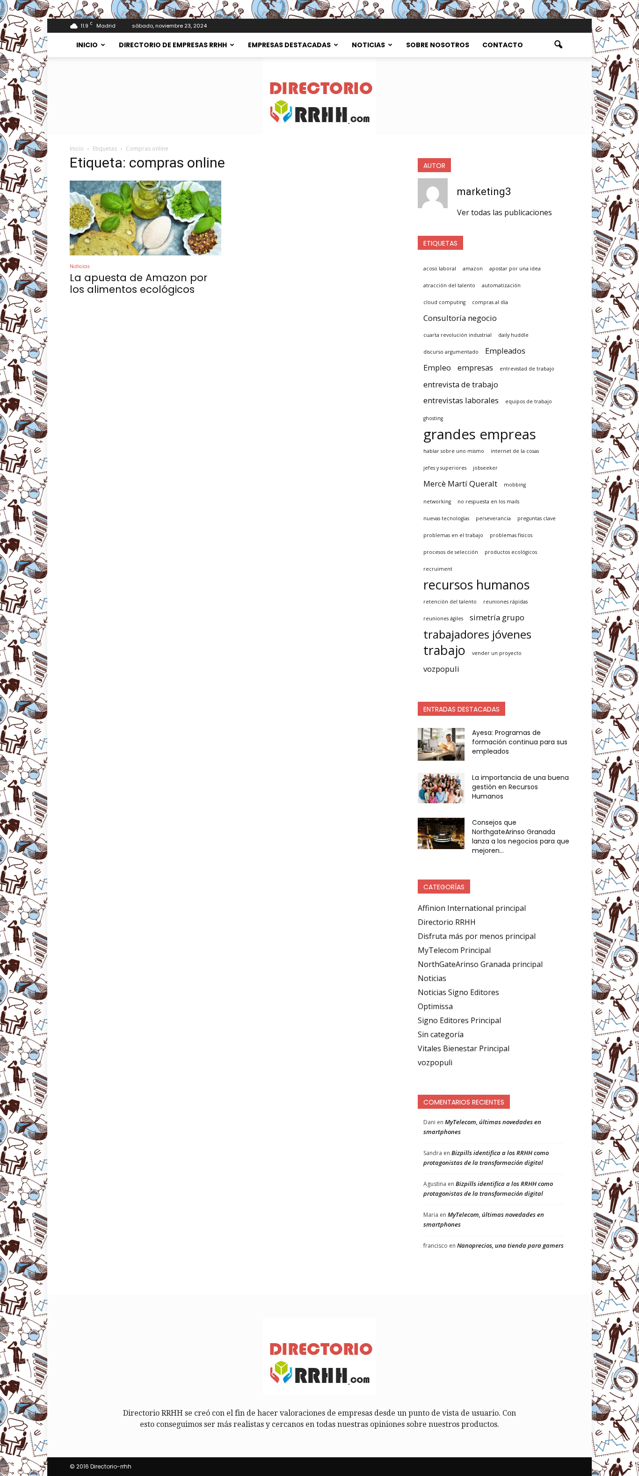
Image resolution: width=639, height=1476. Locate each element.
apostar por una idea (515, 268)
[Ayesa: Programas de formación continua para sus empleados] (441, 744)
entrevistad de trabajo (527, 368)
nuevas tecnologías (446, 518)
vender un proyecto (497, 653)
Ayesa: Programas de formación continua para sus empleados (519, 742)
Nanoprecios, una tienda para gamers (510, 1245)
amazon (473, 268)
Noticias (368, 45)
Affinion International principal (472, 908)
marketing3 (484, 191)
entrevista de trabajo (460, 384)
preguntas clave (536, 518)
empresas (475, 367)
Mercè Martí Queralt (460, 483)
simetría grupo (497, 617)
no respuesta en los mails (488, 501)
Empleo (437, 367)
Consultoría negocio (460, 318)
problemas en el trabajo (453, 535)
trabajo (444, 650)
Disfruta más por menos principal (477, 936)
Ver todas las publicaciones (504, 212)
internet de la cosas (515, 451)
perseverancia (493, 518)
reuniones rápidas (505, 601)
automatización (501, 285)
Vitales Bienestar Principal (463, 1048)
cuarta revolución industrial (457, 335)
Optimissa (435, 1006)
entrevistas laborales (461, 400)
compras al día (490, 302)
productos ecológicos (511, 552)
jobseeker (485, 468)
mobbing (515, 484)
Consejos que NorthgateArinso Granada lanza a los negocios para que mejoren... (520, 836)
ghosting (433, 418)
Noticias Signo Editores (458, 992)
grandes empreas (479, 434)
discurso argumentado (451, 352)
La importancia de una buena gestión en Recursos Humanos (520, 787)
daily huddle (513, 335)
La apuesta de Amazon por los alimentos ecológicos (138, 283)
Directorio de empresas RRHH (173, 45)
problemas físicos (511, 535)
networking (437, 501)
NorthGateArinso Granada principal (480, 964)
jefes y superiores (444, 468)
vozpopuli (441, 668)
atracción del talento (449, 285)
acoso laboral (439, 268)
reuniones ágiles (443, 618)
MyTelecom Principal (454, 950)
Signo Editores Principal (459, 1020)
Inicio (87, 45)
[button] (558, 45)
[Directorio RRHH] (319, 95)
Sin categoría (441, 1034)
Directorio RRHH (447, 922)
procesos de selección (450, 552)
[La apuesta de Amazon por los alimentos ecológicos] (145, 218)
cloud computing (444, 302)
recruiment (437, 569)
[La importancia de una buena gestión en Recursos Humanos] (441, 788)
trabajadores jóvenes (477, 634)
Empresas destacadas (289, 45)
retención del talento (450, 601)
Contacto (502, 45)
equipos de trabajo (528, 401)
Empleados (505, 350)
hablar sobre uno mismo (453, 451)
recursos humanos (476, 584)
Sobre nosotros (437, 45)
